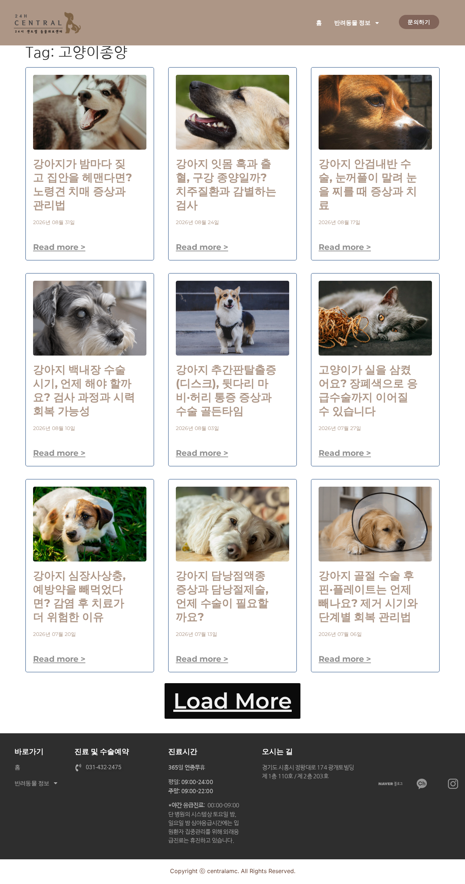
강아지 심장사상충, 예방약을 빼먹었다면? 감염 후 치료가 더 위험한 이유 (79, 596)
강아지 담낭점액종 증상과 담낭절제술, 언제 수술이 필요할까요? (222, 596)
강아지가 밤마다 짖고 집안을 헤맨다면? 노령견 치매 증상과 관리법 (82, 184)
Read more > (59, 247)
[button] (232, 701)
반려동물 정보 (352, 23)
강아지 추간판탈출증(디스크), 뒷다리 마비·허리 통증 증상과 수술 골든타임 (226, 390)
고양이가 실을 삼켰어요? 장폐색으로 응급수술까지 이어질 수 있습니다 (368, 390)
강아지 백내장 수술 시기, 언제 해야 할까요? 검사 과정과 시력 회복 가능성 (84, 390)
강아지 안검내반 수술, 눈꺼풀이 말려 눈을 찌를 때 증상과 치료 (368, 184)
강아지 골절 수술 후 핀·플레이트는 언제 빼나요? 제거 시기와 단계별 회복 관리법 (368, 596)
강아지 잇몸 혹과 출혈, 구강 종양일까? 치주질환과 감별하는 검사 (226, 184)
